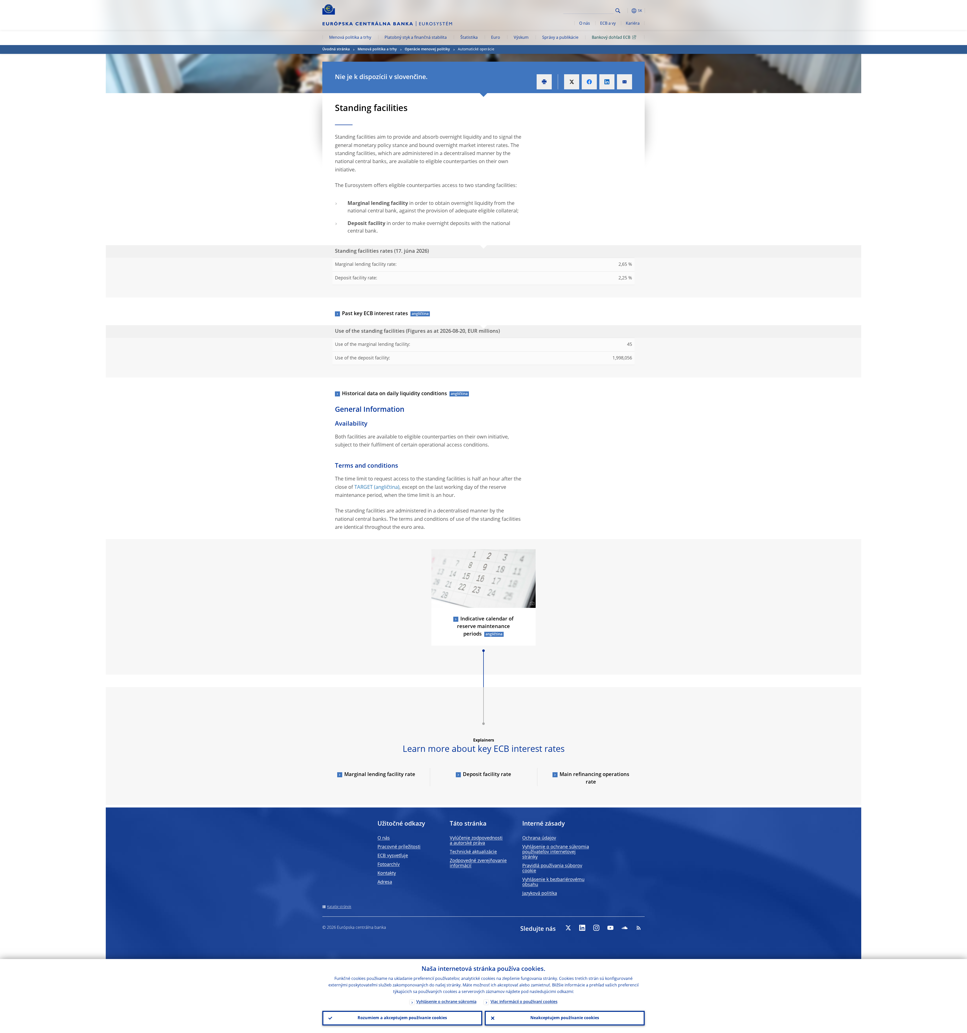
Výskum (521, 38)
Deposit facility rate (487, 774)
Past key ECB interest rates (375, 313)
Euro (495, 38)
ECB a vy (608, 24)
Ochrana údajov (539, 838)
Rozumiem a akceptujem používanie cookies (402, 1018)
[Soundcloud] (624, 928)
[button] (627, 11)
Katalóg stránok (339, 907)
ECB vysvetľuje (392, 856)
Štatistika (469, 38)
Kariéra (633, 24)
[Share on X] (571, 81)
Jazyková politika (539, 893)
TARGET (363, 487)
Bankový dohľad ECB (611, 38)
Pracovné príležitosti (399, 847)
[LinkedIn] (582, 928)
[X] (568, 928)
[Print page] (544, 81)
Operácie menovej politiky (427, 49)
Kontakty (386, 873)
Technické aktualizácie (473, 852)
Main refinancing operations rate (594, 778)
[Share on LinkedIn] (606, 81)
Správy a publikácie (560, 38)
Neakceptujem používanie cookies (564, 1018)
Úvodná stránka (336, 49)
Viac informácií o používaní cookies (524, 1002)
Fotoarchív (388, 864)
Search (618, 10)
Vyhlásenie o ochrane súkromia (446, 1002)
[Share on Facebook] (589, 81)
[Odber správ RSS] (639, 928)
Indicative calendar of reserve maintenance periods (485, 627)
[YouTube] (610, 928)
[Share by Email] (624, 81)
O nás (584, 24)
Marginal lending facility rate (379, 774)
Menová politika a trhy (350, 38)
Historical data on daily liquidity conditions (394, 393)
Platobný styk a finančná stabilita (416, 38)
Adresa (384, 882)
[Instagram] (596, 928)
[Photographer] (531, 603)
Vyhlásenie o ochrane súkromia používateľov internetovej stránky (555, 852)
